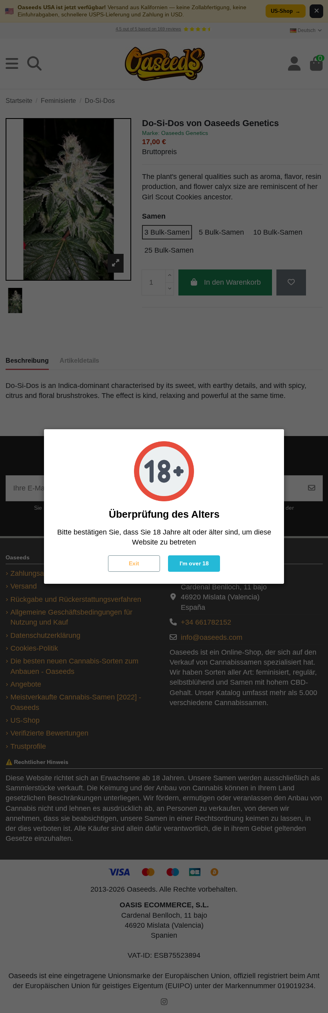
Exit (134, 563)
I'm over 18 (194, 563)
